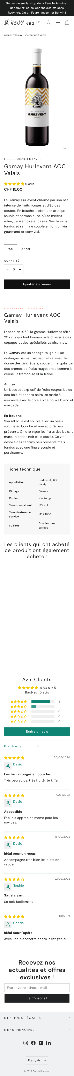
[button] (14, 184)
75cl (10, 249)
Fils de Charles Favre (23, 159)
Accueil (8, 35)
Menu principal (19, 1030)
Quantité (12, 260)
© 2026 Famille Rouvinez (37, 1071)
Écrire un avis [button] (37, 731)
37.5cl (25, 249)
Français (34, 1060)
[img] (14, 758)
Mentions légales (22, 1018)
